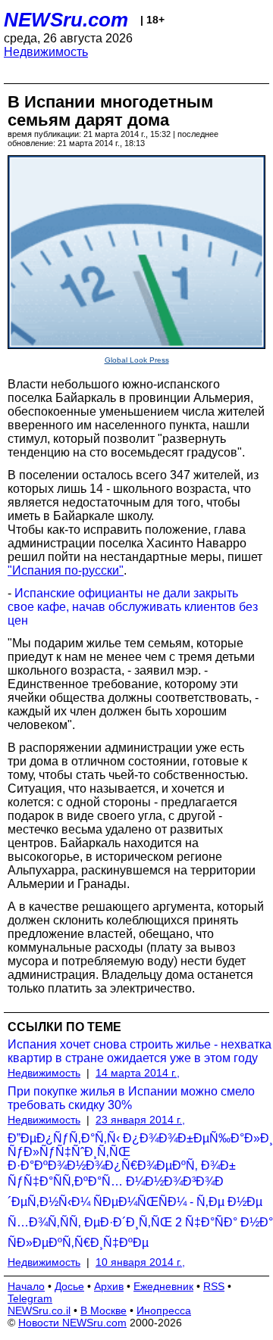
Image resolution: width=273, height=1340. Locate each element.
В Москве (103, 1310)
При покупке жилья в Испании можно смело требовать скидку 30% (131, 1098)
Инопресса (163, 1310)
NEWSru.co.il (39, 1310)
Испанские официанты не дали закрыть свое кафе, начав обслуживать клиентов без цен (133, 607)
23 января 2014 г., (140, 1120)
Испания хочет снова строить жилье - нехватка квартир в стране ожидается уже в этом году (139, 1051)
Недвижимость (46, 51)
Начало (26, 1286)
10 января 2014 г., (140, 1262)
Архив (109, 1286)
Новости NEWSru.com (72, 1323)
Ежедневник (163, 1286)
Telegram (30, 1298)
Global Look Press (137, 360)
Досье (69, 1286)
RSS (213, 1286)
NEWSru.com (66, 19)
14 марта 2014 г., (138, 1073)
